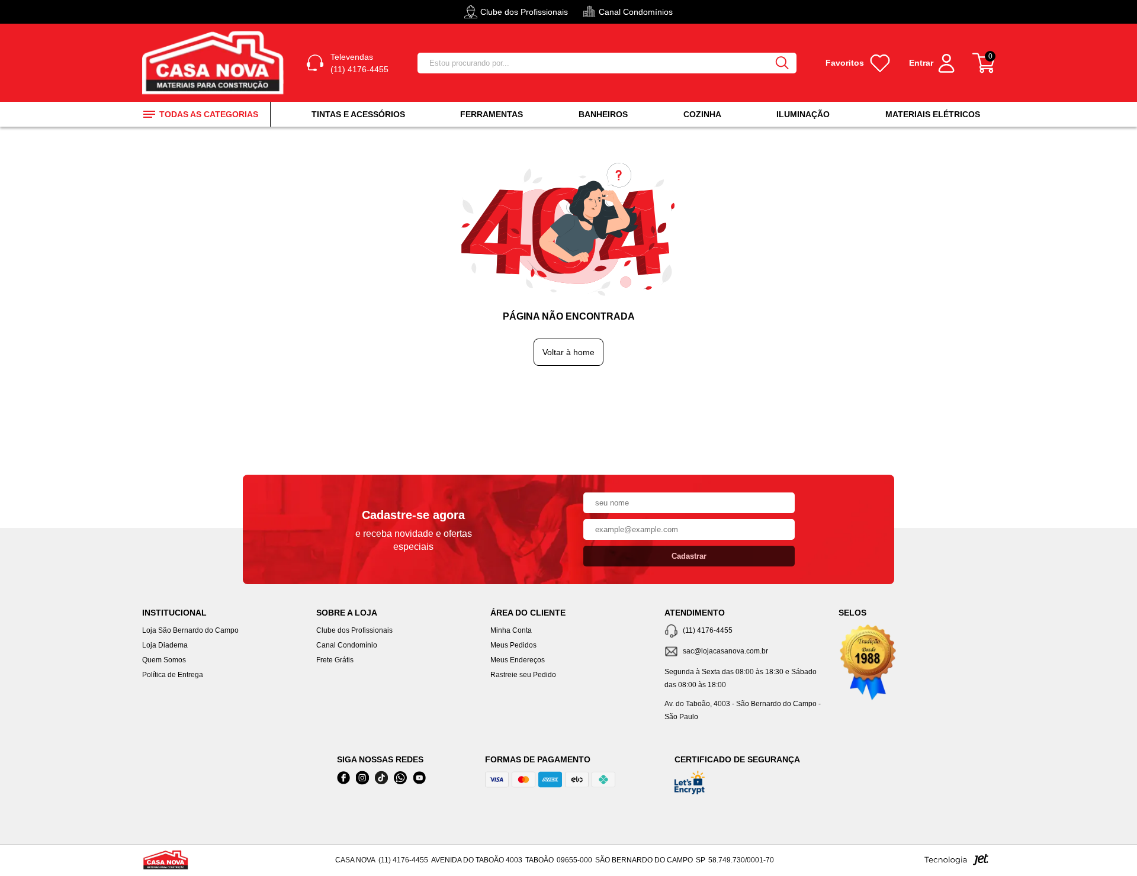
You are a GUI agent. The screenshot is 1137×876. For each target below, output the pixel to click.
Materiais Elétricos (932, 114)
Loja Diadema (165, 645)
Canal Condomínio (346, 645)
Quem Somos (164, 660)
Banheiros (603, 114)
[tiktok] (381, 778)
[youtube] (419, 778)
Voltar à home (568, 352)
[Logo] (215, 63)
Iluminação (803, 114)
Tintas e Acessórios (358, 114)
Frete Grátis (335, 660)
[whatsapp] (400, 778)
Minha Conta (511, 630)
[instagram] (362, 778)
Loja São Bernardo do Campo (190, 630)
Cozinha (702, 114)
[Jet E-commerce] (956, 863)
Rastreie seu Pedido (523, 675)
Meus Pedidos (513, 645)
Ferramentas (491, 114)
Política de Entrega (172, 675)
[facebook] (343, 778)
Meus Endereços (517, 660)
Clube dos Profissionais (354, 630)
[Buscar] (782, 63)
